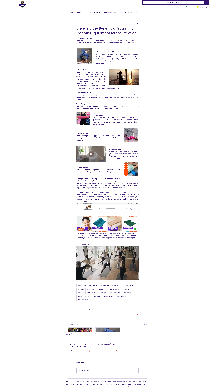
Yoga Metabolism (109, 296)
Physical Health (103, 289)
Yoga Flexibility (97, 296)
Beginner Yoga (102, 293)
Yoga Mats (81, 289)
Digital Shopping (93, 286)
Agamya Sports (80, 12)
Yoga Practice (116, 286)
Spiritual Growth (91, 289)
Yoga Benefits (105, 286)
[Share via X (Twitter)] (81, 310)
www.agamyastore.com (125, 381)
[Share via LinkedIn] (85, 310)
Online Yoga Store (114, 293)
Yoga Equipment (128, 286)
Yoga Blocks (81, 293)
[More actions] (138, 23)
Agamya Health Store (109, 12)
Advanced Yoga (127, 293)
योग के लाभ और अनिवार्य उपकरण (106, 344)
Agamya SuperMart (94, 12)
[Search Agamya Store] (206, 2)
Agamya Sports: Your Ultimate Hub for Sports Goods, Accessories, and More (79, 345)
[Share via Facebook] (77, 310)
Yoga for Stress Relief (84, 296)
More (137, 12)
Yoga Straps (126, 289)
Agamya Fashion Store (125, 12)
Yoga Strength (121, 296)
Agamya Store (82, 286)
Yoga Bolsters (91, 293)
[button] (207, 7)
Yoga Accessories (83, 300)
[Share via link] (89, 310)
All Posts (70, 12)
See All (145, 324)
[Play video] (124, 77)
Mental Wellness (115, 289)
